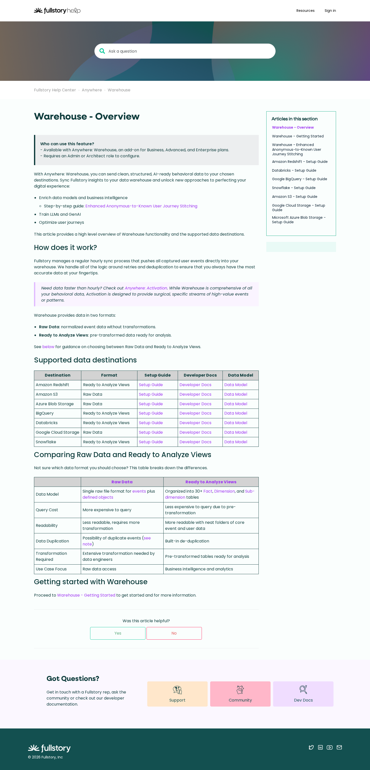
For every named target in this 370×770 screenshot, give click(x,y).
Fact (207, 491)
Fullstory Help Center (55, 90)
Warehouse (119, 90)
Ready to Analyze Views (211, 482)
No (174, 633)
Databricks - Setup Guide (294, 170)
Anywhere (92, 90)
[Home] (57, 11)
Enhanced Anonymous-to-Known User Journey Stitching (141, 206)
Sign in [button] (330, 10)
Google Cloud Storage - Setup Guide (298, 207)
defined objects (98, 497)
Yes (118, 633)
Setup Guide (151, 385)
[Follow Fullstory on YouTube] (329, 747)
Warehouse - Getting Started (86, 595)
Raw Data (122, 482)
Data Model (235, 385)
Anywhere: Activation (146, 288)
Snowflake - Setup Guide (294, 188)
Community (240, 700)
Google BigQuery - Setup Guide (299, 179)
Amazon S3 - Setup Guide (294, 196)
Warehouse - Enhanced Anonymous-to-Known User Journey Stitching (296, 150)
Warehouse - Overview (293, 127)
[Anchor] (102, 246)
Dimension (224, 491)
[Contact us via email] (339, 747)
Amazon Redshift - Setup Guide (300, 161)
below (48, 347)
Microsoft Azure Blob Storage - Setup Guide (299, 219)
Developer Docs (195, 385)
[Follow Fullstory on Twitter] (311, 747)
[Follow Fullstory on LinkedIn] (320, 747)
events (139, 491)
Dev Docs (303, 700)
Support (177, 700)
